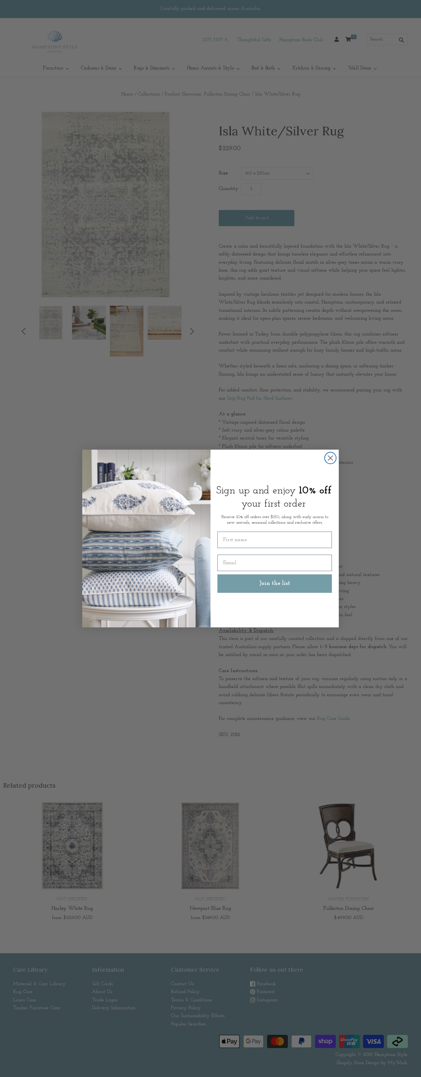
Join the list (274, 584)
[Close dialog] (330, 458)
